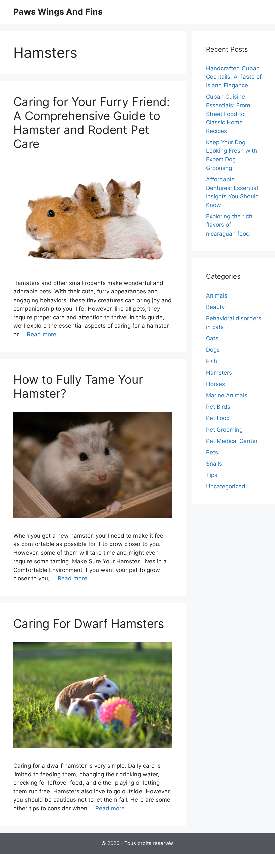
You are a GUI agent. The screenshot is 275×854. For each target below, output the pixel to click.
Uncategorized (225, 486)
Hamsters (219, 372)
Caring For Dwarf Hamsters (88, 623)
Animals (216, 295)
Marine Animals (227, 395)
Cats (212, 338)
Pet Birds (218, 406)
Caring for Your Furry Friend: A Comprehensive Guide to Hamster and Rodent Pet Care (91, 122)
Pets (212, 452)
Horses (215, 384)
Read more (41, 334)
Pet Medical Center (232, 441)
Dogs (213, 349)
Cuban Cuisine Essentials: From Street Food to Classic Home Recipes (228, 113)
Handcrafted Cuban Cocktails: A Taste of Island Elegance (234, 77)
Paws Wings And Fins (58, 12)
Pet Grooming (224, 429)
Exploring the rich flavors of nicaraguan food (229, 225)
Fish (211, 361)
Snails (214, 463)
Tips (211, 475)
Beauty (215, 307)
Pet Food (218, 418)
